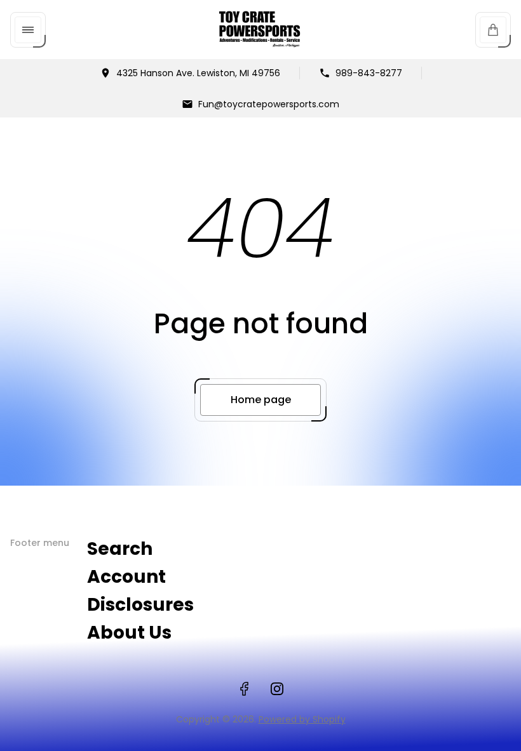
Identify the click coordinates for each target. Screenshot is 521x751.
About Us (129, 632)
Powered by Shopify (302, 719)
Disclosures (140, 604)
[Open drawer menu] (28, 30)
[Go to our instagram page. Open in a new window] (277, 688)
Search (119, 548)
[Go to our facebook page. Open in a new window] (244, 688)
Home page (261, 399)
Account (126, 576)
